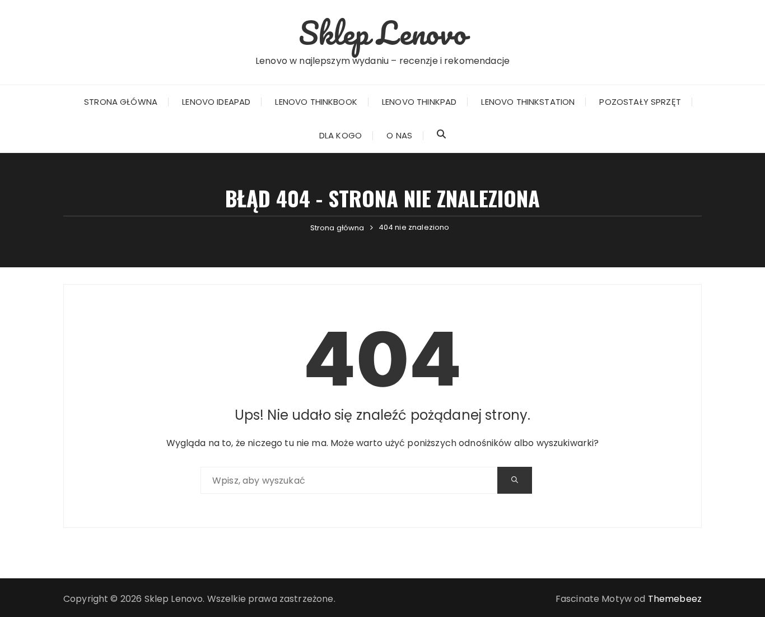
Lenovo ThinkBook (316, 102)
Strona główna (120, 102)
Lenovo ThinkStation (528, 102)
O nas (399, 135)
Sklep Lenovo (382, 32)
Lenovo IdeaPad (216, 102)
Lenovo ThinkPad (419, 102)
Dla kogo (340, 135)
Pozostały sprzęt (639, 102)
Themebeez (675, 598)
